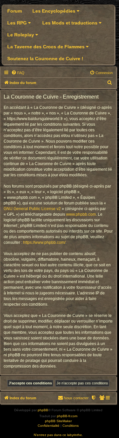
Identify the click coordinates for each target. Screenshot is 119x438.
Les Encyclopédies (54, 11)
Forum (14, 11)
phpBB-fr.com (67, 416)
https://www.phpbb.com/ (44, 242)
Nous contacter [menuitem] (76, 398)
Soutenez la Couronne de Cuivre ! (45, 58)
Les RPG (17, 22)
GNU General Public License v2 (32, 208)
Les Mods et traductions (70, 22)
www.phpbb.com (81, 214)
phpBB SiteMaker (58, 421)
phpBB (43, 410)
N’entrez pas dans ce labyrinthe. (58, 435)
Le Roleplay (21, 34)
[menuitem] (17, 73)
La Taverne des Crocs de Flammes (46, 46)
